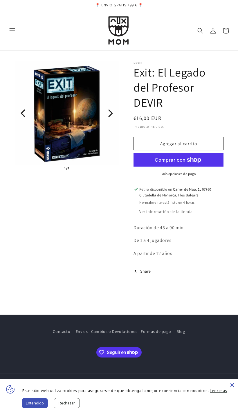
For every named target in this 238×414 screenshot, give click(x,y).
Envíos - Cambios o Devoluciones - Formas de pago (123, 331)
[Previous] (23, 113)
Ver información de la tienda (166, 211)
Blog (180, 331)
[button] (12, 30)
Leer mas (218, 390)
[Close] (232, 385)
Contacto (61, 331)
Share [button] (145, 271)
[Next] (110, 113)
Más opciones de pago (178, 174)
